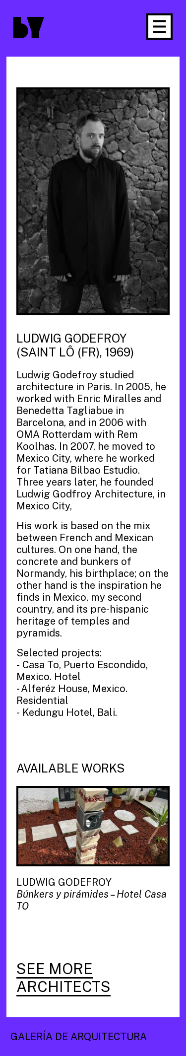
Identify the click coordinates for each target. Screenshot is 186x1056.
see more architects (63, 977)
